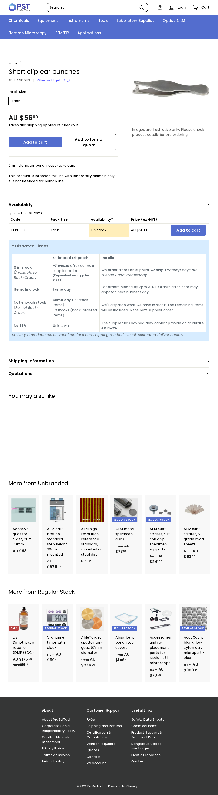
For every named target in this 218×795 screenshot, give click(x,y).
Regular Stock (56, 592)
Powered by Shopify (122, 786)
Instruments (78, 20)
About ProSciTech (56, 719)
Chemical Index (144, 726)
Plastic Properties (146, 755)
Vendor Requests (101, 743)
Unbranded (53, 483)
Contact (94, 756)
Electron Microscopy (28, 33)
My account (96, 763)
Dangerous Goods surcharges (146, 746)
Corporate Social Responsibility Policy (58, 728)
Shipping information (31, 361)
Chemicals (19, 20)
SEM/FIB (62, 33)
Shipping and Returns (104, 726)
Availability (21, 205)
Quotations (21, 374)
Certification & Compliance (99, 735)
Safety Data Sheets (147, 719)
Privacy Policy (53, 748)
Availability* (102, 219)
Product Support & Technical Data (146, 735)
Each (16, 100)
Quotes (93, 750)
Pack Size (18, 91)
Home (13, 63)
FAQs (91, 719)
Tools (103, 20)
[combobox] (97, 7)
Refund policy (53, 761)
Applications (89, 33)
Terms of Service (56, 755)
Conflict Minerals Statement (56, 739)
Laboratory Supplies (136, 20)
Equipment (48, 20)
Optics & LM (174, 20)
